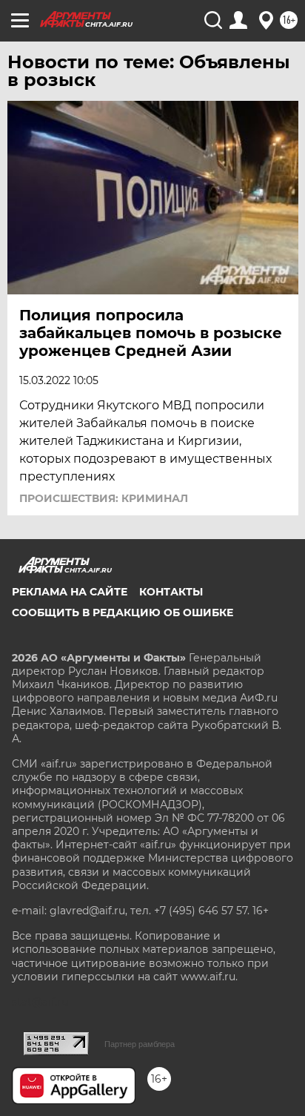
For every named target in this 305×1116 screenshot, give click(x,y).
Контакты (171, 591)
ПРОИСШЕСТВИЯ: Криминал (103, 498)
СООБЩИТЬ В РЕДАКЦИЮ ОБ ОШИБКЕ (122, 612)
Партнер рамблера (139, 1044)
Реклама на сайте (69, 591)
